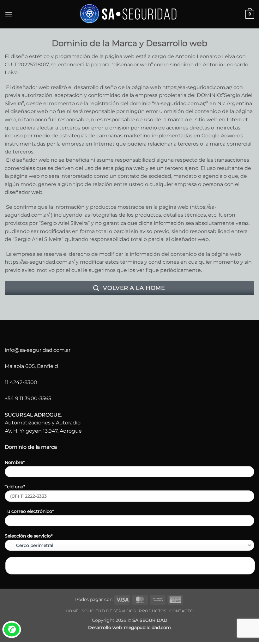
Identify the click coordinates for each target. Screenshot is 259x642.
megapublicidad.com (147, 627)
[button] (8, 14)
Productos (152, 611)
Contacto (181, 611)
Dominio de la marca (31, 447)
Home (72, 611)
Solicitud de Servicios (109, 611)
